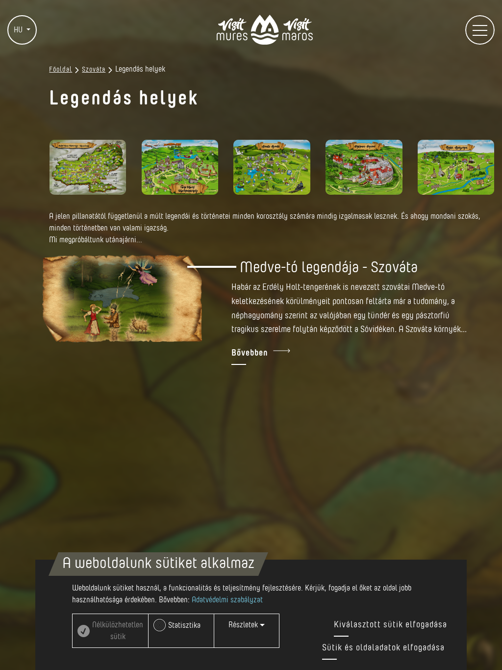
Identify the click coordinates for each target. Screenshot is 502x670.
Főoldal (60, 69)
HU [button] (19, 30)
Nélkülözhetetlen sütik (117, 631)
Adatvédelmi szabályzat (227, 600)
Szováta (93, 69)
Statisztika (184, 625)
